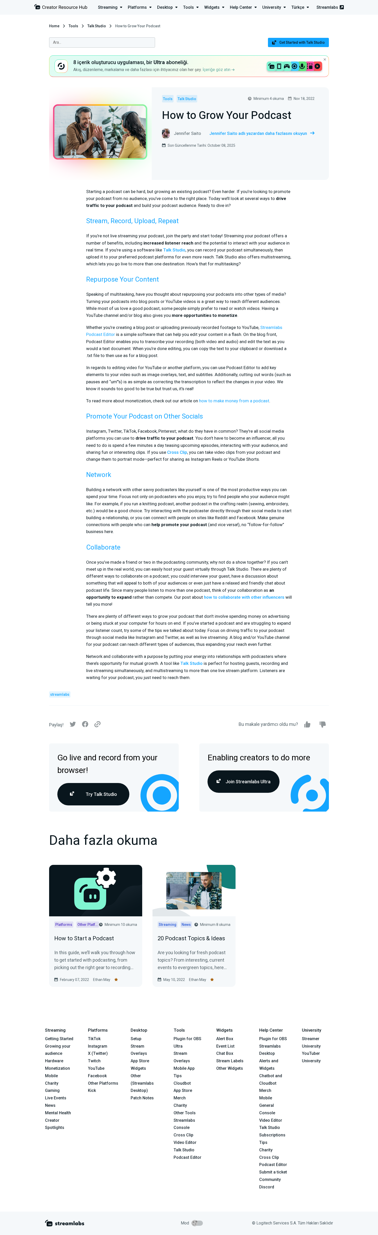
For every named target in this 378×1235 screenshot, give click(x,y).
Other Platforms (103, 1083)
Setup (136, 1038)
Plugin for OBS (187, 1038)
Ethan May (101, 980)
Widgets (138, 1068)
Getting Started (59, 1038)
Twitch (94, 1060)
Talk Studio (96, 26)
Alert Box (224, 1038)
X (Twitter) (98, 1053)
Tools (73, 26)
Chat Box (224, 1053)
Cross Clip (177, 452)
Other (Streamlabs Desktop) (142, 1083)
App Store (140, 1060)
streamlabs (59, 694)
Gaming (52, 1090)
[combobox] (102, 42)
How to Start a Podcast (84, 938)
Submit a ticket (273, 1172)
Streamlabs (327, 7)
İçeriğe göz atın (217, 69)
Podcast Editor (187, 1157)
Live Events (55, 1097)
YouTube (96, 1068)
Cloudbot (182, 1083)
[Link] (97, 724)
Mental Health (58, 1112)
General (266, 1105)
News (50, 1105)
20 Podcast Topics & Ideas (191, 938)
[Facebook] (85, 725)
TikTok (94, 1038)
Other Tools (185, 1112)
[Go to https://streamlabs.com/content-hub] (60, 7)
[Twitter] (73, 725)
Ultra (178, 1046)
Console (267, 1112)
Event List (225, 1046)
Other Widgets (229, 1068)
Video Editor (185, 1142)
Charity (51, 1083)
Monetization (57, 1068)
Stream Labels (230, 1060)
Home (54, 26)
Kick (92, 1090)
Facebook (97, 1075)
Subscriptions (272, 1135)
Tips (178, 1075)
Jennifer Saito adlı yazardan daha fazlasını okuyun (258, 133)
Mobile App (184, 1068)
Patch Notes (142, 1097)
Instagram (97, 1046)
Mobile (51, 1075)
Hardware (54, 1060)
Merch (180, 1097)
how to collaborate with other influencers (244, 597)
